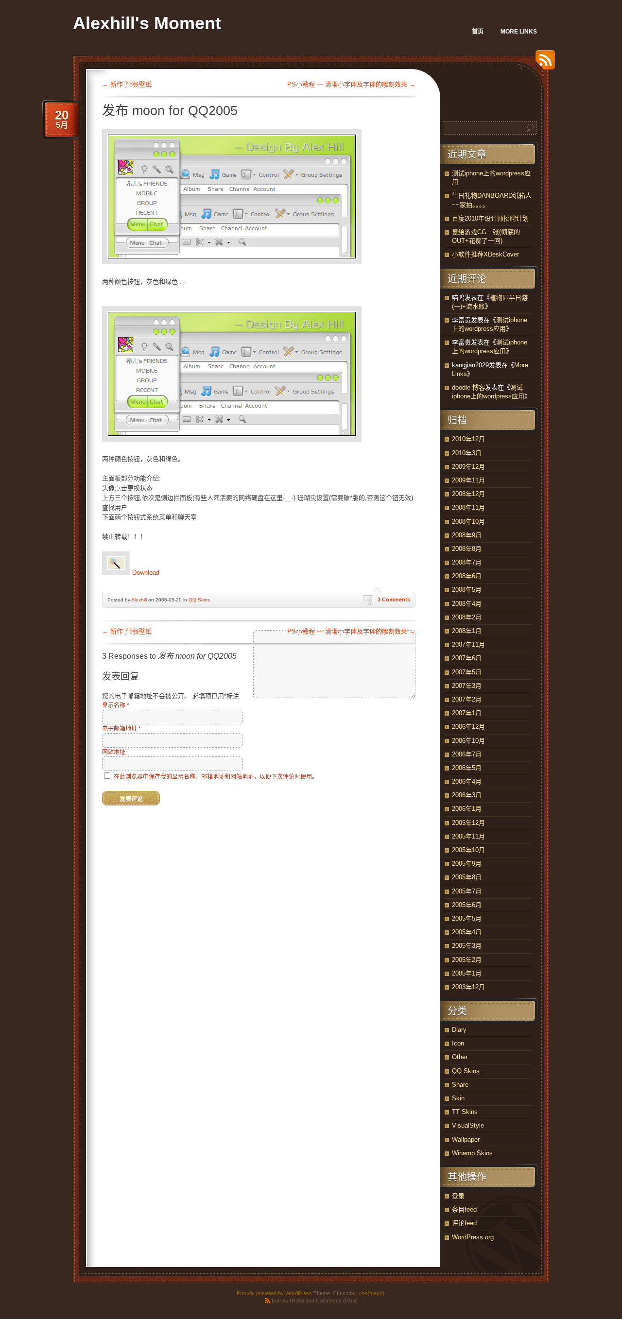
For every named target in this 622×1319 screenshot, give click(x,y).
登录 (458, 1195)
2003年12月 (468, 987)
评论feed (464, 1223)
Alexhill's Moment (147, 23)
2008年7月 (467, 562)
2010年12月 (468, 439)
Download (144, 572)
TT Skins (465, 1111)
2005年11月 (468, 836)
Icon (458, 1043)
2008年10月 (468, 521)
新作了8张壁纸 (127, 84)
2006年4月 (467, 781)
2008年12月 (468, 493)
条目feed (464, 1209)
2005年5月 (467, 918)
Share (460, 1084)
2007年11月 (468, 644)
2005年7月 (467, 891)
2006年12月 (468, 726)
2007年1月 (467, 713)
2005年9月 (467, 863)
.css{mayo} (370, 1293)
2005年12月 (468, 822)
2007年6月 (467, 658)
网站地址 (113, 752)
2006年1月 (467, 808)
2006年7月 (467, 754)
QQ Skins (199, 599)
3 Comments (394, 599)
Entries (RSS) (288, 1300)
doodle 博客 (468, 387)
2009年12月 (468, 466)
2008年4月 (467, 603)
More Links (519, 31)
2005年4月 (467, 932)
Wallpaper (466, 1139)
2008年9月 (467, 535)
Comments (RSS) (337, 1300)
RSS (543, 63)
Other (459, 1057)
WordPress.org (473, 1237)
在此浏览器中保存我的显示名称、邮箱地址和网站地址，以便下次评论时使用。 (216, 776)
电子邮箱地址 (121, 728)
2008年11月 (468, 507)
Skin (458, 1098)
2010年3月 (467, 453)
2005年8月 (467, 877)
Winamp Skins (472, 1153)
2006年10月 (468, 740)
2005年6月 (467, 904)
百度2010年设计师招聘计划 (490, 218)
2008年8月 (467, 548)
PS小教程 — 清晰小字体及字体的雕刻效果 (351, 84)
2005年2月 (467, 959)
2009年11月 (468, 480)
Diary (459, 1029)
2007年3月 (467, 685)
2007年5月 (467, 672)
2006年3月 (467, 795)
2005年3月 (467, 945)
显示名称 (115, 705)
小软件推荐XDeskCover (485, 254)
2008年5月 (467, 589)
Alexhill (139, 599)
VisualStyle (468, 1125)
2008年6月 (467, 576)
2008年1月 (467, 630)
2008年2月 (467, 617)
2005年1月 (467, 973)
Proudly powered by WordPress (274, 1293)
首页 (478, 31)
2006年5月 (467, 767)
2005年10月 (468, 850)
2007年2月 (467, 699)
